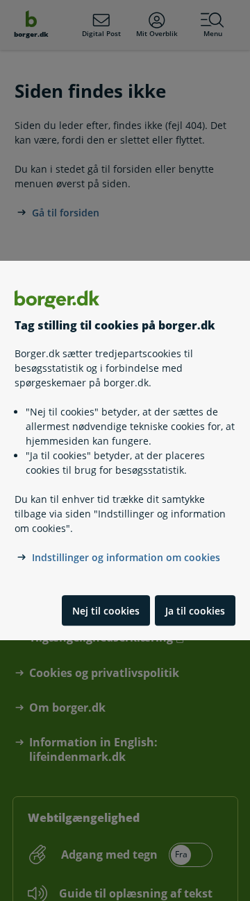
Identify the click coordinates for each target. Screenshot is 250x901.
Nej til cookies (106, 610)
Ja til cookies (195, 610)
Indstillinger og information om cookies (126, 558)
